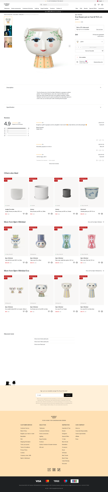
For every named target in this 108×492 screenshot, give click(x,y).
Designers (64, 433)
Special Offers (93, 8)
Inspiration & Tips (66, 428)
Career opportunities (81, 433)
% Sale (64, 439)
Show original (52, 160)
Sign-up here (99, 29)
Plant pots (21, 14)
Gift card (41, 447)
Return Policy (23, 430)
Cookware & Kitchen (44, 430)
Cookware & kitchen (28, 8)
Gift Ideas (64, 452)
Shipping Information (25, 441)
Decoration (15, 14)
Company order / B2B (25, 455)
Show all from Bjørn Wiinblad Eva (94, 270)
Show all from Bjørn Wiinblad (95, 222)
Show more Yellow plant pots (41, 341)
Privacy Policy (23, 449)
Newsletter (23, 436)
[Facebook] (49, 469)
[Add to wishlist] (24, 214)
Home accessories (16, 8)
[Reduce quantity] (76, 47)
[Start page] (7, 4)
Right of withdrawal (25, 458)
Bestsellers (64, 444)
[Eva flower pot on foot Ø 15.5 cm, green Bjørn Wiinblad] (43, 45)
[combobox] (100, 1)
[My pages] (95, 4)
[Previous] (17, 46)
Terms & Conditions (25, 447)
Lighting (37, 8)
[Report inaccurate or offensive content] (103, 140)
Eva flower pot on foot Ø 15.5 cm (31, 14)
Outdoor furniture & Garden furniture (48, 444)
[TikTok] (58, 469)
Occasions (64, 447)
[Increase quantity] (80, 47)
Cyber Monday (65, 460)
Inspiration (101, 8)
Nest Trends (65, 455)
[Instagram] (54, 469)
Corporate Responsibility (82, 430)
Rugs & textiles (44, 8)
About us (78, 428)
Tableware (7, 8)
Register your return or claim (27, 433)
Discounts (64, 463)
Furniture (52, 8)
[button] (79, 22)
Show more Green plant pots (41, 338)
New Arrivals (65, 441)
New (77, 8)
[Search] (41, 4)
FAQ (21, 439)
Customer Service (24, 428)
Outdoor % (59, 8)
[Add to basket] (26, 214)
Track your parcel (24, 444)
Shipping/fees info (98, 62)
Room (63, 449)
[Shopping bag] (102, 4)
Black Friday (65, 458)
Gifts (81, 8)
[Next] (69, 46)
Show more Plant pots (39, 344)
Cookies (22, 452)
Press (77, 439)
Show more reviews (54, 163)
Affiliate (77, 436)
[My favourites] (98, 4)
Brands (86, 8)
